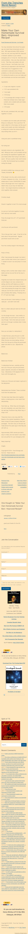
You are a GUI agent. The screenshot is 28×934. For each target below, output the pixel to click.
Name (3, 562)
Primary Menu (6, 18)
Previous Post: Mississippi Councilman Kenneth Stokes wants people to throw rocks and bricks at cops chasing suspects (7, 487)
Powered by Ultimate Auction (21, 933)
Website (4, 575)
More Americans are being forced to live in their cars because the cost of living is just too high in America (13, 809)
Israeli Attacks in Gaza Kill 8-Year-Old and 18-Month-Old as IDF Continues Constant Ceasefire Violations (13, 863)
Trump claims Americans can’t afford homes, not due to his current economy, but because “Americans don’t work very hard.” (12, 763)
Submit (24, 744)
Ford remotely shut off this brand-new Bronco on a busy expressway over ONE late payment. (13, 851)
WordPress (12, 927)
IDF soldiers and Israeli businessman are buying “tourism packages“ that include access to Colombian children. (13, 785)
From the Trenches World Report (12, 4)
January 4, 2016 (10, 23)
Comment (5, 552)
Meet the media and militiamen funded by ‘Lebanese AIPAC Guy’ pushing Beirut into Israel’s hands (13, 804)
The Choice (9, 831)
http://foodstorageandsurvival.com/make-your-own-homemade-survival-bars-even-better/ (13, 457)
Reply (5, 528)
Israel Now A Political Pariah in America (15, 801)
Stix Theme (22, 927)
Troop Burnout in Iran (10, 789)
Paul (19, 473)
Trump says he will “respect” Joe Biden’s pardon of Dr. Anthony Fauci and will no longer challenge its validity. (13, 868)
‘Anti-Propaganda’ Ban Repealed (14, 639)
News (8, 25)
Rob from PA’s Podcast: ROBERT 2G (14, 625)
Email (3, 568)
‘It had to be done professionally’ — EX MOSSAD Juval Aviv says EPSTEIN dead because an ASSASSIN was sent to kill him (13, 834)
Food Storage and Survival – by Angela (12, 42)
